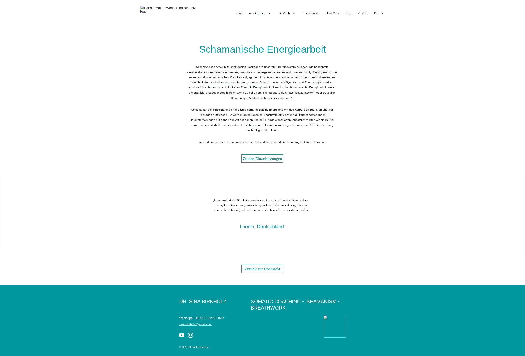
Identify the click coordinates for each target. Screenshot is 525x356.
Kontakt (363, 13)
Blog (348, 13)
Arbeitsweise (257, 13)
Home (238, 13)
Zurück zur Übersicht (262, 268)
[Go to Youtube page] (181, 335)
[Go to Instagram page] (190, 335)
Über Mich (332, 13)
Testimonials (311, 13)
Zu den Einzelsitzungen (262, 158)
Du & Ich (284, 13)
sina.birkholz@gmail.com (195, 324)
